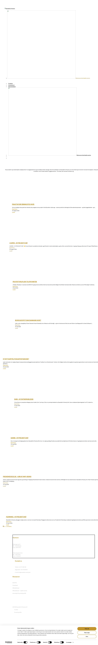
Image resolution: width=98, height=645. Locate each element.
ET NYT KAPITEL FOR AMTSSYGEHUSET (16, 359)
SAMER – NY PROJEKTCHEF (19, 438)
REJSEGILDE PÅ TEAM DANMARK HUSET (28, 320)
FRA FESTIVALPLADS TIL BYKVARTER (25, 282)
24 (7, 526)
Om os (5, 621)
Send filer (15, 582)
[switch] (39, 642)
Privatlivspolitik (18, 612)
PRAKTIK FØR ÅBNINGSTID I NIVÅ (23, 204)
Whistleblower (16, 588)
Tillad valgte (87, 632)
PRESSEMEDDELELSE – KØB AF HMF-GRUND (17, 476)
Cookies (16, 609)
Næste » (10, 526)
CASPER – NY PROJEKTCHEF (18, 243)
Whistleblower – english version (20, 590)
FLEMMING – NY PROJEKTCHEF (16, 517)
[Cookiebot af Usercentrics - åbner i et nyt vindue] (8, 642)
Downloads (15, 585)
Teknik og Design (8, 624)
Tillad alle (87, 628)
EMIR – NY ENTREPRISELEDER (23, 399)
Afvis (87, 636)
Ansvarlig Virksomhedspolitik (19, 593)
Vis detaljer (69, 642)
